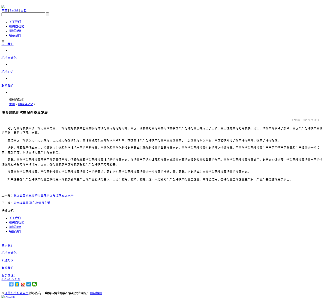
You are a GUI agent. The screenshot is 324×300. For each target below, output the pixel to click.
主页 (12, 104)
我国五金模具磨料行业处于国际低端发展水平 (44, 195)
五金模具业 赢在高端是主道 (32, 203)
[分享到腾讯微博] (28, 284)
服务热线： (9, 275)
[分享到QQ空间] (17, 284)
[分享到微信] (34, 284)
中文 (5, 10)
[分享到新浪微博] (23, 284)
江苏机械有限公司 (16, 293)
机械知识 (15, 30)
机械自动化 (16, 26)
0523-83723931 (11, 279)
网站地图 (96, 293)
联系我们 (15, 35)
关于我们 (15, 21)
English (14, 10)
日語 (24, 10)
